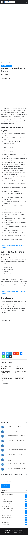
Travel (3, 499)
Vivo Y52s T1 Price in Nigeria (14, 426)
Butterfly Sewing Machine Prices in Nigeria (5, 373)
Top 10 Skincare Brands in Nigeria (15, 445)
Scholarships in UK (6, 524)
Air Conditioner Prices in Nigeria (7, 367)
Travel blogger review (7, 501)
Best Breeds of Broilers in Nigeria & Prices (17, 463)
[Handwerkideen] (9, 2)
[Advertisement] (14, 18)
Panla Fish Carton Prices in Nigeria (15, 454)
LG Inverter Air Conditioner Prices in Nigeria (6, 378)
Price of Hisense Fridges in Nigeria (16, 440)
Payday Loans (5, 520)
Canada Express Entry (7, 506)
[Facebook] (3, 353)
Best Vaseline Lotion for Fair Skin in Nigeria (20, 377)
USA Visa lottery (5, 522)
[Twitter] (7, 353)
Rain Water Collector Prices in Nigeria (16, 435)
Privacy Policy (10, 532)
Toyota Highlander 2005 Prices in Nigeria (17, 449)
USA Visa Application (7, 517)
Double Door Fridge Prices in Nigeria (20, 367)
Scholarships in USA (6, 515)
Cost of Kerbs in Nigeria (13, 431)
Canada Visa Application (7, 508)
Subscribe (5, 485)
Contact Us (21, 532)
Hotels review (5, 497)
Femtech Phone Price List (20, 372)
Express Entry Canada (7, 510)
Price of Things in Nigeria (11, 62)
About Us (16, 532)
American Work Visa (6, 513)
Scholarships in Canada (7, 503)
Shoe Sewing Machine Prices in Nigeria (16, 468)
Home (3, 62)
